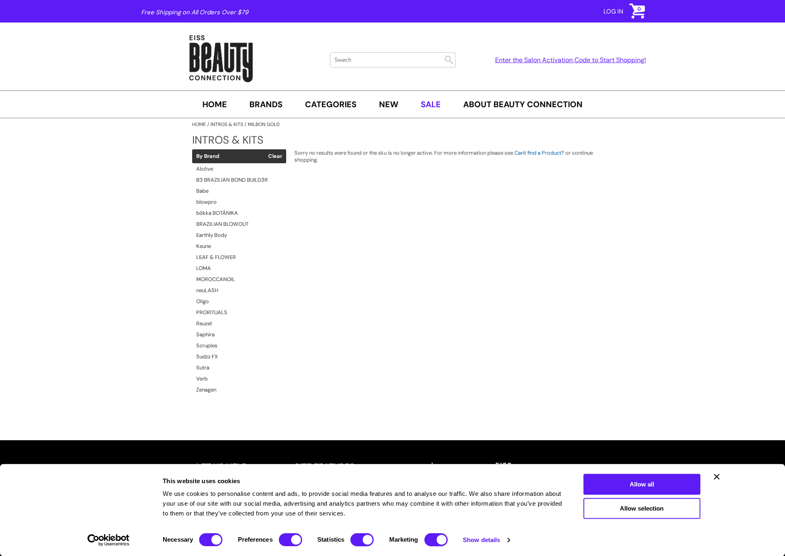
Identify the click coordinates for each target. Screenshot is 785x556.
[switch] (290, 539)
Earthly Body (211, 235)
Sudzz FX (207, 356)
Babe (202, 190)
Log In (613, 11)
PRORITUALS (211, 312)
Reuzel (204, 323)
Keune (203, 246)
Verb (202, 378)
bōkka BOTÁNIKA (217, 212)
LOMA (203, 268)
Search (449, 60)
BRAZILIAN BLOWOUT (222, 224)
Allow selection (642, 508)
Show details (481, 539)
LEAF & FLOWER (216, 257)
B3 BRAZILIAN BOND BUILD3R (232, 179)
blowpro (206, 201)
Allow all (642, 484)
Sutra (202, 367)
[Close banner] (717, 476)
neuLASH (207, 290)
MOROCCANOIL (215, 279)
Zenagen (206, 389)
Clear (275, 156)
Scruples (207, 345)
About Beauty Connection (523, 104)
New (388, 104)
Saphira (205, 334)
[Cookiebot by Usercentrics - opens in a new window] (108, 540)
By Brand (207, 156)
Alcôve (204, 168)
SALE (431, 104)
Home (214, 104)
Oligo (202, 301)
